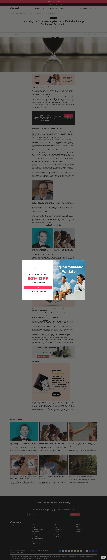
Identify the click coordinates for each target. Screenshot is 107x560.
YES (38, 288)
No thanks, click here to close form (38, 291)
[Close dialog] (83, 262)
